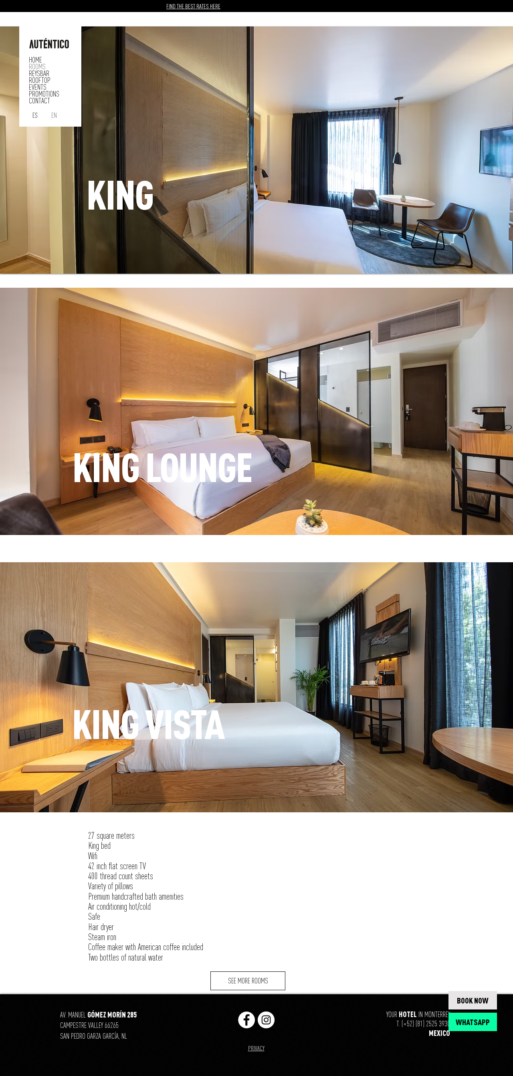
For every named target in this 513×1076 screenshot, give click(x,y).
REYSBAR (39, 73)
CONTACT (39, 100)
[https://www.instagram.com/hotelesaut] (266, 1019)
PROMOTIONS (44, 94)
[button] (256, 150)
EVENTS (37, 87)
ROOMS (37, 66)
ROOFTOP (39, 80)
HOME (35, 60)
